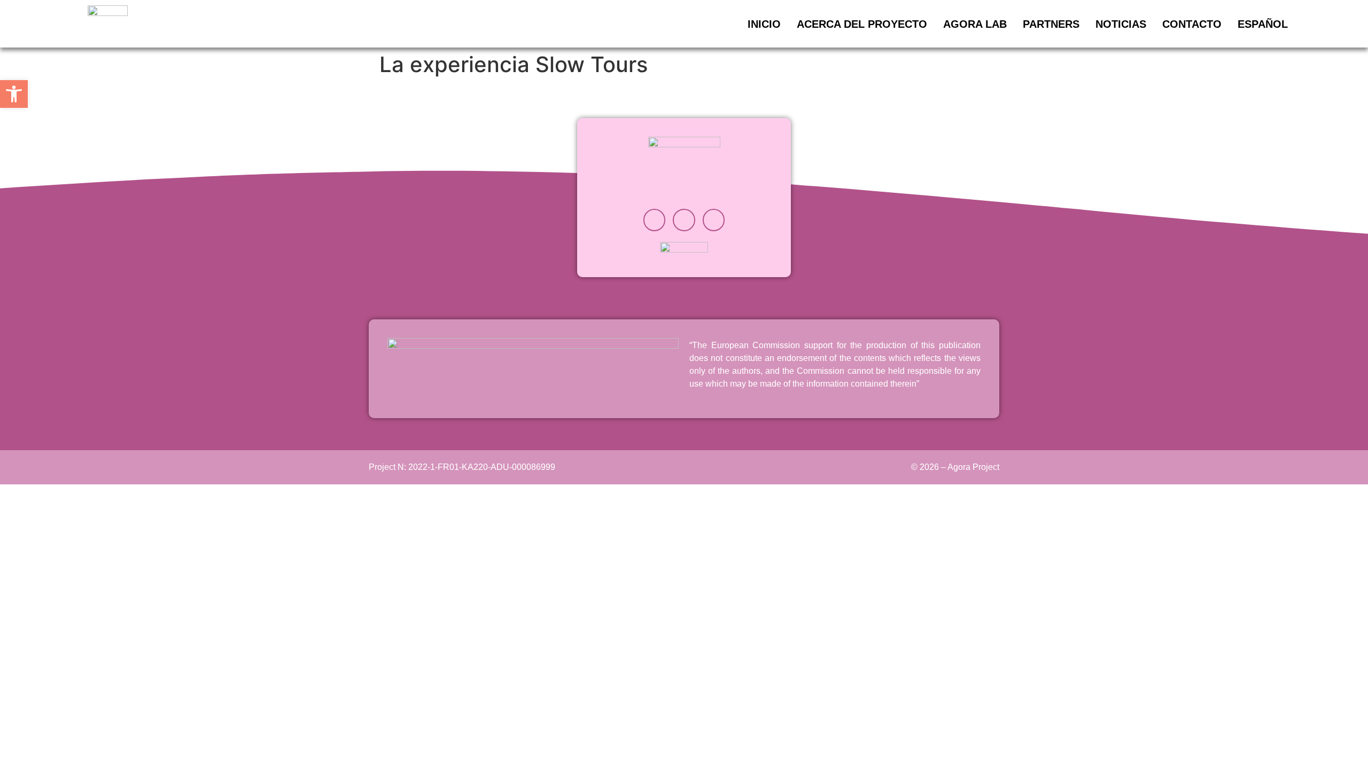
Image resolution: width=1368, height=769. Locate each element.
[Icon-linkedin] (684, 220)
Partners (1051, 24)
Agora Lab (975, 24)
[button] (14, 94)
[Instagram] (654, 220)
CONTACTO (1192, 24)
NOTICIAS (1120, 24)
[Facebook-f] (714, 220)
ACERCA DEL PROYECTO (862, 24)
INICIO (764, 24)
